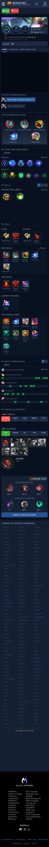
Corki (6, 610)
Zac (35, 703)
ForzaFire (12, 815)
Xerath (36, 675)
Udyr (36, 624)
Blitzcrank (8, 582)
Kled (20, 558)
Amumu (7, 548)
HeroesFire (12, 817)
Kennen (22, 548)
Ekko (6, 627)
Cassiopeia (8, 603)
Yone (36, 686)
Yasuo (36, 682)
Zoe (35, 720)
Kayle (21, 541)
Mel (20, 610)
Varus (36, 630)
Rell (20, 698)
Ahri (5, 531)
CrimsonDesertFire (33, 817)
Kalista (6, 723)
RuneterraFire (13, 803)
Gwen (6, 672)
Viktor (36, 655)
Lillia (20, 575)
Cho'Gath (7, 606)
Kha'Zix (21, 551)
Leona (21, 572)
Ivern (6, 692)
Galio (6, 651)
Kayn (21, 544)
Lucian (21, 586)
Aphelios (7, 558)
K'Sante (7, 717)
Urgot (36, 627)
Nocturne (22, 651)
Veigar (36, 637)
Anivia (6, 551)
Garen (6, 658)
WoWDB (29, 796)
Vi (34, 648)
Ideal (18, 461)
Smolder (37, 565)
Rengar (21, 708)
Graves (7, 668)
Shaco (36, 541)
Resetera (11, 810)
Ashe (6, 562)
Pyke (21, 677)
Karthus (22, 531)
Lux (20, 593)
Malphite (22, 596)
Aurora (6, 568)
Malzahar (22, 600)
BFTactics (12, 819)
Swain (36, 575)
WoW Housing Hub (33, 798)
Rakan (21, 688)
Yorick (36, 689)
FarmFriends (13, 812)
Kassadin (22, 534)
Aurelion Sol (8, 565)
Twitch (36, 620)
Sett (35, 538)
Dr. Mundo (8, 620)
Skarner (37, 562)
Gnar (6, 661)
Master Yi (22, 606)
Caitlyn (6, 596)
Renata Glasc (24, 701)
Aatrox (6, 527)
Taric (36, 596)
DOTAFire (12, 808)
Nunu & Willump (22, 656)
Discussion (13, 49)
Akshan (7, 538)
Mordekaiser (24, 620)
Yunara (36, 692)
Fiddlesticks (8, 641)
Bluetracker (30, 805)
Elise (6, 630)
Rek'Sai (21, 695)
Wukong (37, 668)
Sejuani (37, 527)
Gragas (7, 665)
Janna (6, 696)
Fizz (5, 648)
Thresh (36, 603)
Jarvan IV (7, 699)
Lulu (20, 589)
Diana (6, 617)
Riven (21, 712)
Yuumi (36, 696)
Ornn (21, 667)
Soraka (36, 572)
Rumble (22, 715)
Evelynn (7, 634)
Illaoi (6, 686)
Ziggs (36, 713)
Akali (6, 534)
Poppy (21, 674)
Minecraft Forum (32, 794)
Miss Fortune (24, 617)
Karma (21, 527)
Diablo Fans (30, 810)
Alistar (6, 541)
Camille (7, 600)
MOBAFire (12, 792)
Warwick (37, 665)
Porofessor (12, 796)
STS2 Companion (33, 815)
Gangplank (8, 655)
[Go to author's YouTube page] (12, 43)
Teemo (36, 600)
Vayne (36, 634)
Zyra (35, 723)
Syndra (36, 582)
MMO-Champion (32, 801)
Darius (6, 613)
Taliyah (36, 589)
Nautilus (22, 637)
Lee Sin (21, 568)
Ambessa (7, 544)
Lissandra (22, 579)
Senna (36, 531)
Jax (5, 703)
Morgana (22, 624)
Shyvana (37, 548)
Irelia (6, 689)
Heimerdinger (9, 679)
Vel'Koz (36, 641)
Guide (4, 49)
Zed (35, 706)
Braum (6, 589)
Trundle (37, 610)
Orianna (22, 664)
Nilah (21, 648)
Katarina (22, 538)
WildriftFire (12, 801)
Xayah (36, 672)
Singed (36, 551)
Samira (21, 722)
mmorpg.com (31, 803)
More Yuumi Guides (28, 49)
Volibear (37, 661)
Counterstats (13, 798)
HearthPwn (30, 808)
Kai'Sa (6, 720)
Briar (6, 593)
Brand (6, 586)
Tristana (37, 606)
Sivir (35, 558)
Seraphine (38, 534)
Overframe (30, 812)
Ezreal (6, 637)
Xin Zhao (37, 679)
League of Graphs (15, 794)
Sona (36, 568)
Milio (21, 613)
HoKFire (29, 819)
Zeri (35, 710)
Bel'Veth (7, 579)
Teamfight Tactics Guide (24, 730)
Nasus (21, 634)
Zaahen (37, 699)
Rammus (22, 691)
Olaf (20, 660)
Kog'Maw (22, 562)
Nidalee (22, 644)
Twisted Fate (39, 617)
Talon (36, 593)
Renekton (22, 705)
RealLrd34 (31, 37)
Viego (36, 651)
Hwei (6, 682)
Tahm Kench (38, 586)
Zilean (36, 717)
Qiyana (21, 681)
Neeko (21, 641)
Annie (6, 555)
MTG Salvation (32, 792)
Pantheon (22, 670)
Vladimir (37, 658)
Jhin (5, 710)
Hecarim (7, 675)
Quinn (21, 684)
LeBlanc (22, 565)
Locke (21, 582)
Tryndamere (38, 613)
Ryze (21, 719)
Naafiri (21, 627)
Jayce (6, 706)
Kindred (22, 555)
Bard (6, 575)
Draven (7, 624)
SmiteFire (12, 805)
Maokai (22, 603)
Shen (36, 544)
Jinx (5, 713)
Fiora (6, 644)
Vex (35, 644)
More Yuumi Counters (24, 515)
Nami (21, 630)
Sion (35, 555)
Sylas (36, 579)
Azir (5, 572)
